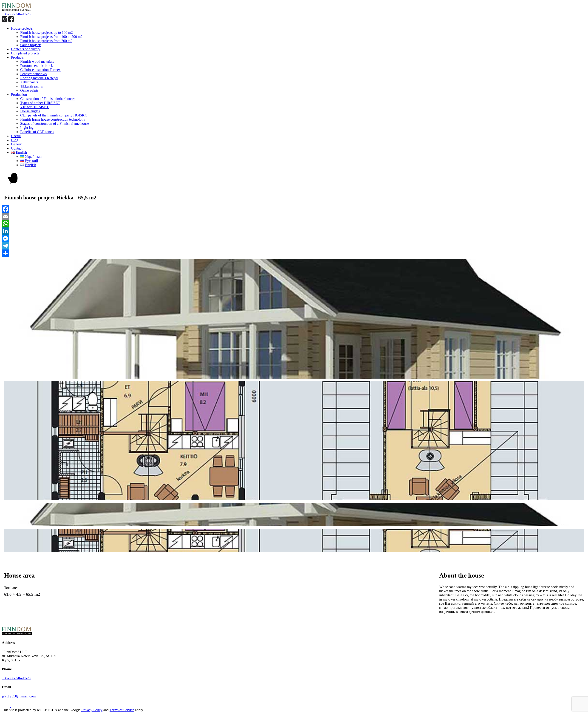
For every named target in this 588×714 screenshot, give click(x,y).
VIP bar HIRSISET (34, 107)
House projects (22, 28)
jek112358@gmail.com (19, 696)
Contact (16, 148)
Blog (14, 140)
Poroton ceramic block (36, 66)
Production (19, 94)
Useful (16, 136)
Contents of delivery (25, 49)
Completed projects (25, 53)
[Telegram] (294, 245)
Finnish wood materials (37, 61)
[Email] (294, 216)
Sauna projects (30, 45)
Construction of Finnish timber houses (47, 99)
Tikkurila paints (31, 86)
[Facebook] (294, 209)
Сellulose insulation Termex (40, 70)
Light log (27, 128)
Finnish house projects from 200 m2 (46, 41)
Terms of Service (122, 710)
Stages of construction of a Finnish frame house (54, 123)
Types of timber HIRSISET (40, 103)
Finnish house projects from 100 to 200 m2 (51, 37)
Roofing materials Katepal (39, 78)
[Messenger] (294, 238)
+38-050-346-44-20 (16, 14)
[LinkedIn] (294, 231)
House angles (30, 111)
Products (17, 57)
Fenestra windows (33, 74)
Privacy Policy (91, 710)
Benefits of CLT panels (37, 132)
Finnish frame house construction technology (52, 119)
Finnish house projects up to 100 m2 (46, 32)
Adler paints (29, 82)
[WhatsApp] (294, 223)
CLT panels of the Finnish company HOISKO (54, 115)
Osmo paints (29, 90)
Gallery (16, 144)
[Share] (294, 253)
